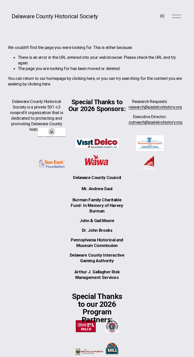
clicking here (83, 78)
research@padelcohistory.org (155, 107)
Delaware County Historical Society (55, 16)
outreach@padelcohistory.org (155, 122)
